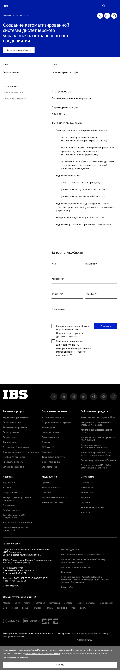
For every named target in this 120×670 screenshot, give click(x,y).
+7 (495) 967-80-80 (96, 5)
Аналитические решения (15, 427)
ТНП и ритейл (48, 447)
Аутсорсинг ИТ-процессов (16, 447)
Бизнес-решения (11, 432)
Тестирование (10, 442)
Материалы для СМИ (52, 502)
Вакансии (7, 487)
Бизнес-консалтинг (12, 422)
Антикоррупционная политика (76, 567)
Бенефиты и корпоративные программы (17, 498)
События (46, 492)
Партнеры (85, 502)
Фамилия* (91, 263)
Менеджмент (87, 487)
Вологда (68, 603)
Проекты (20, 15)
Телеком (46, 442)
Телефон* (91, 294)
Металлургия (48, 427)
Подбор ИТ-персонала (14, 457)
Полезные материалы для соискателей (16, 528)
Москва (6, 603)
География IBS (10, 492)
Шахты (82, 608)
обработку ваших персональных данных (42, 653)
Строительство (49, 467)
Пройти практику (11, 510)
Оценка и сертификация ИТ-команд (98, 460)
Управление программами (16, 417)
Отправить (106, 326)
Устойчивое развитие (13, 467)
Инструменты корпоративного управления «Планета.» (96, 423)
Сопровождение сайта (88, 633)
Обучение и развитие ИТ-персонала (21, 452)
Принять (60, 665)
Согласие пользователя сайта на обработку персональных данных (83, 560)
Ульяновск (62, 608)
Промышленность (50, 437)
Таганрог (36, 608)
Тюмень (49, 608)
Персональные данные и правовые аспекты (82, 554)
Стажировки (9, 505)
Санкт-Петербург (22, 603)
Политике (73, 336)
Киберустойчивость (13, 462)
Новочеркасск (106, 603)
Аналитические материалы (55, 497)
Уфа (73, 608)
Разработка (9, 437)
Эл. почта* (57, 294)
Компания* (58, 278)
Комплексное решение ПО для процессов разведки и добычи (96, 454)
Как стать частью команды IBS (18, 522)
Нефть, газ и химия (51, 432)
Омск (5, 608)
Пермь (25, 608)
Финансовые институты (53, 457)
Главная (7, 15)
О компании (86, 482)
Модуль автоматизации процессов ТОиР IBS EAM (98, 438)
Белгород (40, 603)
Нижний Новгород (86, 603)
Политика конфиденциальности (91, 579)
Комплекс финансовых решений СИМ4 (96, 431)
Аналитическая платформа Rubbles (98, 417)
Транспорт (47, 452)
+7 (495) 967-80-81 (17, 580)
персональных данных (69, 329)
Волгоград (54, 603)
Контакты (85, 512)
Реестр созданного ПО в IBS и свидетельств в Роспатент (96, 466)
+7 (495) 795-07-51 (39, 578)
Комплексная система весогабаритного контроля (94, 446)
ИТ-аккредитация (70, 549)
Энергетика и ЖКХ (51, 462)
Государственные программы (56, 422)
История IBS (87, 492)
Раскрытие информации (92, 507)
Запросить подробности (19, 50)
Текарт (106, 633)
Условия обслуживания (72, 582)
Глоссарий (66, 572)
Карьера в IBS (10, 482)
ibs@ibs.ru (14, 585)
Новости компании (51, 487)
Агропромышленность (53, 417)
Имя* (55, 263)
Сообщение (58, 309)
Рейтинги (85, 497)
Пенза (15, 608)
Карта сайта (67, 587)
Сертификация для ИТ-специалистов (14, 516)
